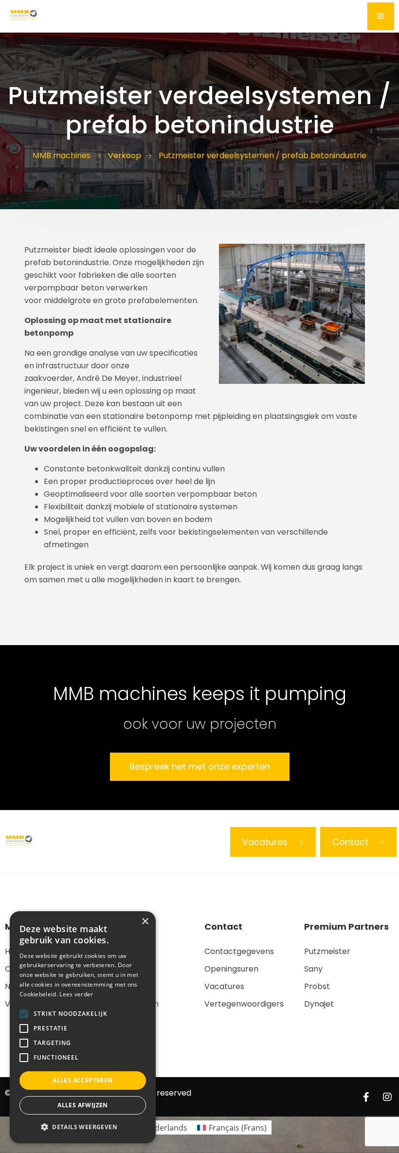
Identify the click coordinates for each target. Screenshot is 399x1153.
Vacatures (265, 842)
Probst (317, 986)
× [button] (144, 921)
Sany (313, 968)
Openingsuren (231, 968)
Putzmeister (327, 951)
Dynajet (319, 1003)
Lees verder (76, 994)
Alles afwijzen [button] (82, 1105)
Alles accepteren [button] (82, 1080)
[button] (82, 1127)
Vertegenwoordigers (244, 1003)
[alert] (83, 1027)
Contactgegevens (239, 951)
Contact (350, 842)
